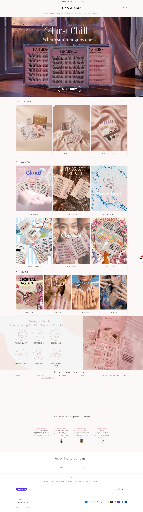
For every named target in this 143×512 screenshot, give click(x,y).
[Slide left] (18, 131)
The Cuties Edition (108, 267)
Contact (95, 481)
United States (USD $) (21, 502)
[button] (17, 7)
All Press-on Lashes (70, 154)
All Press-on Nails (108, 154)
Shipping (57, 481)
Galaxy (113, 312)
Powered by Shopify (26, 507)
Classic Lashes (71, 267)
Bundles (33, 154)
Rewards (46, 481)
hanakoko (21, 507)
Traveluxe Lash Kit (33, 267)
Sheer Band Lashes (108, 214)
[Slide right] (124, 131)
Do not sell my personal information (80, 484)
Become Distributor (87, 481)
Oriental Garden (28, 312)
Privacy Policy (57, 484)
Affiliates (52, 481)
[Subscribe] (83, 467)
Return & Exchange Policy (67, 481)
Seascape (85, 312)
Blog (76, 481)
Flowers (56, 312)
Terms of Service (66, 484)
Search (80, 481)
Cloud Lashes (33, 214)
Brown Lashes (70, 214)
